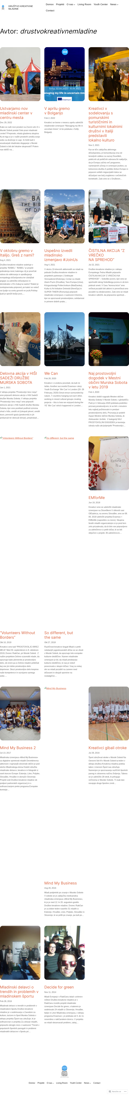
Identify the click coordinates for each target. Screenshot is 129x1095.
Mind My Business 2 (18, 748)
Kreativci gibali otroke (108, 748)
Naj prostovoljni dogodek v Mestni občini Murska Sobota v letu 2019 (108, 380)
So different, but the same (58, 635)
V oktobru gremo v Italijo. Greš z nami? (17, 252)
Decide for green (59, 987)
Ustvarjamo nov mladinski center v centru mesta (16, 113)
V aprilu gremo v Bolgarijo (57, 110)
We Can (51, 373)
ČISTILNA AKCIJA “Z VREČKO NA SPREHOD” (107, 255)
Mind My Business (60, 883)
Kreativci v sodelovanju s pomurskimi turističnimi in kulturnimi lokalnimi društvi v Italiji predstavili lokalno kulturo (105, 124)
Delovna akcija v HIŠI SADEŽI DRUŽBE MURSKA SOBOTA (18, 378)
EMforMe (97, 497)
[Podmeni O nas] (74, 4)
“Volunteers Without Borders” (17, 635)
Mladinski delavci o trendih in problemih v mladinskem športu (19, 991)
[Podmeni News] (117, 4)
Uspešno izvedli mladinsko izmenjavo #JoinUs (61, 255)
